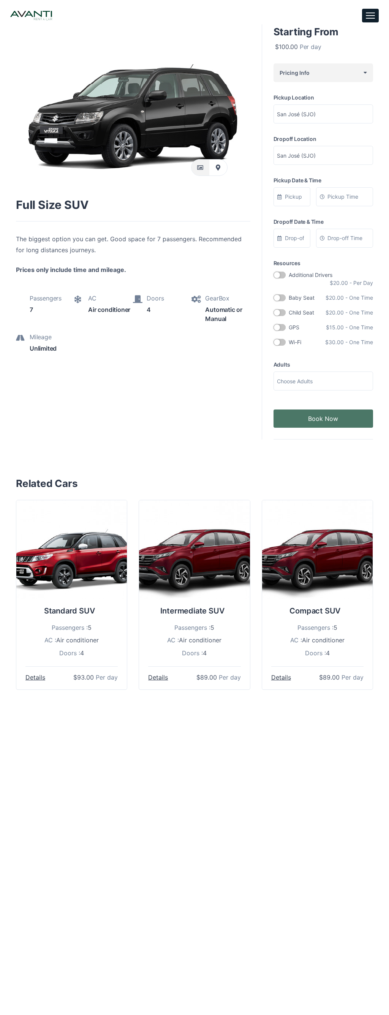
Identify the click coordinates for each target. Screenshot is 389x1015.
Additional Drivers (331, 279)
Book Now (323, 418)
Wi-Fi (331, 342)
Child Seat (331, 312)
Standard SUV (69, 610)
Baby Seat (331, 297)
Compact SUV (314, 610)
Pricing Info (293, 73)
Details (35, 677)
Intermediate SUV (192, 610)
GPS (331, 327)
